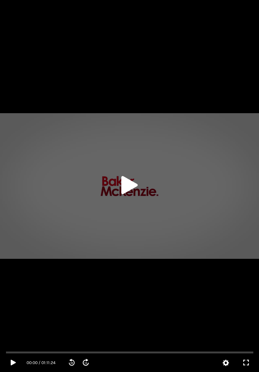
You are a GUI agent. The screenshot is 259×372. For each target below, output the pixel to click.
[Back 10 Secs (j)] (72, 363)
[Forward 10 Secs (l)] (86, 363)
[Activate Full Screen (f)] (246, 363)
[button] (129, 186)
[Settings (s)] (226, 363)
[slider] (129, 352)
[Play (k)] (129, 186)
